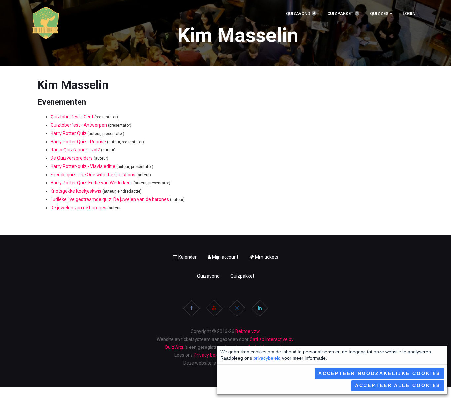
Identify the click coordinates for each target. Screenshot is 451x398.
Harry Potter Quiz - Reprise (78, 141)
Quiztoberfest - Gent (72, 116)
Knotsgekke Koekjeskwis (76, 191)
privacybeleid (267, 358)
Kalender (187, 257)
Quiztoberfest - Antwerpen (79, 125)
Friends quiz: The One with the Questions (93, 174)
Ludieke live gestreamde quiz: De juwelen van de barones (110, 199)
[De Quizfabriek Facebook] (191, 308)
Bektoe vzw (247, 331)
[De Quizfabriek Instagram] (237, 308)
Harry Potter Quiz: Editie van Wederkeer (91, 182)
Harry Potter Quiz (69, 133)
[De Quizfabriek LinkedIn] (260, 308)
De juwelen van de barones (78, 207)
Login (409, 13)
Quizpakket (345, 14)
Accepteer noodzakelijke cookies (379, 373)
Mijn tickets (266, 257)
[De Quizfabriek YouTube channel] (214, 308)
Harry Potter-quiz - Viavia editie (83, 166)
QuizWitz (174, 347)
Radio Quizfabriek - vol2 (75, 149)
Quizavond (303, 14)
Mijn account (224, 257)
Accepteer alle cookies (397, 385)
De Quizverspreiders (72, 158)
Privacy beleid (208, 355)
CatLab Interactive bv (271, 339)
